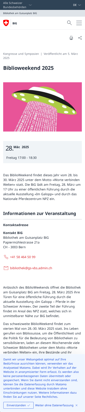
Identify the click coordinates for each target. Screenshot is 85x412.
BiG (14, 23)
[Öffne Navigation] (79, 23)
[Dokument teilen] (80, 37)
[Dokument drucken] (71, 37)
